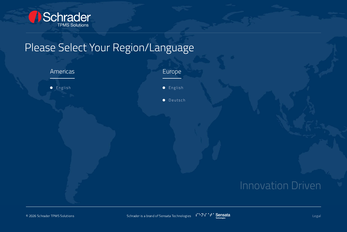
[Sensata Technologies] (213, 216)
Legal (316, 215)
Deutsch (177, 100)
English (63, 88)
